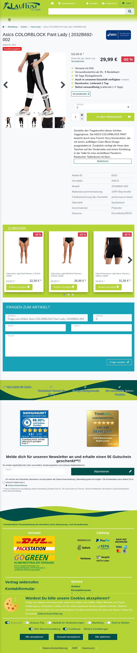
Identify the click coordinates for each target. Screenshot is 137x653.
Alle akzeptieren (34, 636)
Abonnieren (101, 471)
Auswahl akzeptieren (68, 636)
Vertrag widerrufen (22, 582)
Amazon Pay (37, 622)
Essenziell (16, 622)
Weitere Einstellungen (96, 628)
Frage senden (117, 362)
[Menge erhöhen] (82, 115)
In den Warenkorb (109, 117)
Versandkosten (77, 61)
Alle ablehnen (102, 636)
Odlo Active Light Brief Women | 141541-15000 (23, 274)
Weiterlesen (103, 161)
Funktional (74, 628)
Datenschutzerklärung (17, 485)
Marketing (97, 622)
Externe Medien (121, 622)
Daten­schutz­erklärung (50, 613)
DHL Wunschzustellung (47, 628)
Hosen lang (35, 27)
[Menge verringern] (82, 119)
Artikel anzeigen (18, 287)
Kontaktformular (20, 589)
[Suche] (129, 11)
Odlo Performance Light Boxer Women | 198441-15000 (112, 274)
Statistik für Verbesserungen (68, 622)
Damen (23, 27)
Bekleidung (12, 27)
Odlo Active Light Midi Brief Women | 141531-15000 (66, 274)
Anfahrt (75, 586)
